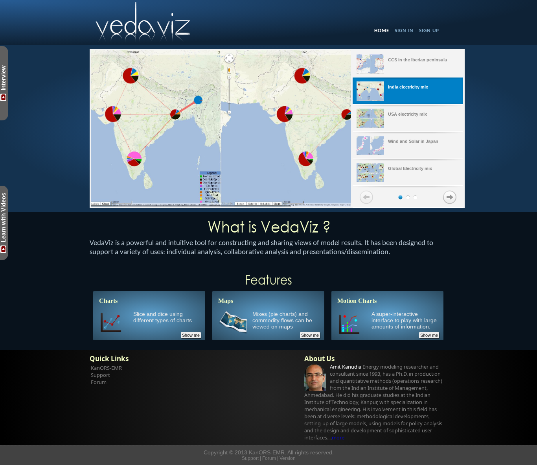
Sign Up (429, 30)
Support (100, 374)
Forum (99, 382)
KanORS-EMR (106, 367)
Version (288, 458)
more (338, 437)
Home (381, 30)
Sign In (404, 30)
